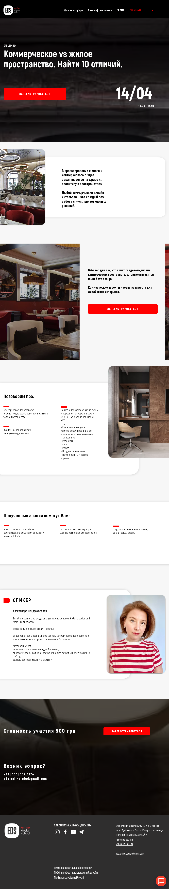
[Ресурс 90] (81, 832)
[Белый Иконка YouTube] (73, 832)
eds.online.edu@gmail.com (25, 779)
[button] (35, 94)
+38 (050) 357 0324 (19, 774)
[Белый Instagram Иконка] (57, 832)
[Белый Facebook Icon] (65, 832)
